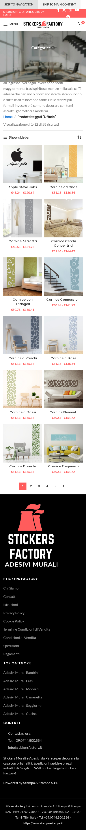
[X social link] (64, 10)
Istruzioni (10, 604)
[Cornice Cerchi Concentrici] (63, 218)
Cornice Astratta (23, 241)
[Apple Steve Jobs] (22, 164)
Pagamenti (11, 654)
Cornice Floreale (22, 466)
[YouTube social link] (76, 10)
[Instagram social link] (70, 10)
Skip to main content (59, 4)
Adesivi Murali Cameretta (22, 697)
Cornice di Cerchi (22, 358)
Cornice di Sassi (22, 412)
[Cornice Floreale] (22, 443)
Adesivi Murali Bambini (21, 672)
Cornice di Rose (63, 358)
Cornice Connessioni (63, 299)
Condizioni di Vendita (19, 637)
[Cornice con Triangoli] (22, 276)
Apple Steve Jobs (22, 187)
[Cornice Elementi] (63, 389)
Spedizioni (11, 646)
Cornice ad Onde (63, 187)
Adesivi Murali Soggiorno (22, 705)
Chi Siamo (11, 588)
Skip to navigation (18, 4)
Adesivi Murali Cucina (20, 713)
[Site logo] (43, 24)
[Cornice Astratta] (22, 218)
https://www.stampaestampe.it (43, 823)
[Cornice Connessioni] (63, 276)
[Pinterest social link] (68, 16)
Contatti (9, 596)
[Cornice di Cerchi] (22, 335)
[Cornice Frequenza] (63, 443)
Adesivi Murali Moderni (21, 689)
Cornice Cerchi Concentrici (63, 243)
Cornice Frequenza (63, 466)
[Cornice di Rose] (63, 335)
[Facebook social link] (58, 10)
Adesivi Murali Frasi (18, 681)
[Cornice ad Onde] (63, 164)
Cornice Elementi (63, 412)
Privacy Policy (13, 613)
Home (8, 116)
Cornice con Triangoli (23, 301)
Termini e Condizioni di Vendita (26, 629)
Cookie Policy (13, 621)
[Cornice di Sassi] (22, 389)
